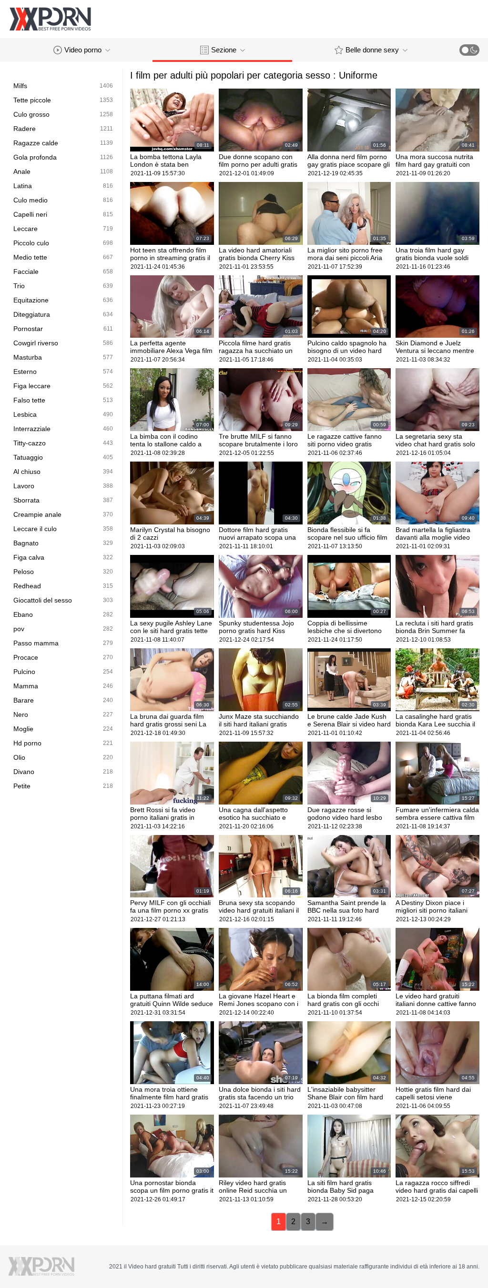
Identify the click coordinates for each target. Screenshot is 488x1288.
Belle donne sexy (372, 50)
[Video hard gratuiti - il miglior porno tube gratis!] (50, 19)
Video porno (83, 50)
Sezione (223, 50)
